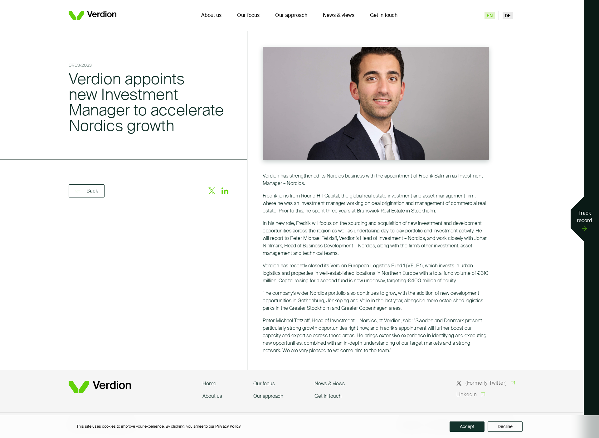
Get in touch (383, 15)
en (490, 16)
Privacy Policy (228, 427)
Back (92, 191)
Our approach (291, 15)
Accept (467, 427)
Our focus (248, 15)
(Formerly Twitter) (486, 383)
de (508, 16)
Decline (505, 427)
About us (211, 15)
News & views (338, 15)
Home (209, 384)
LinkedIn (466, 394)
